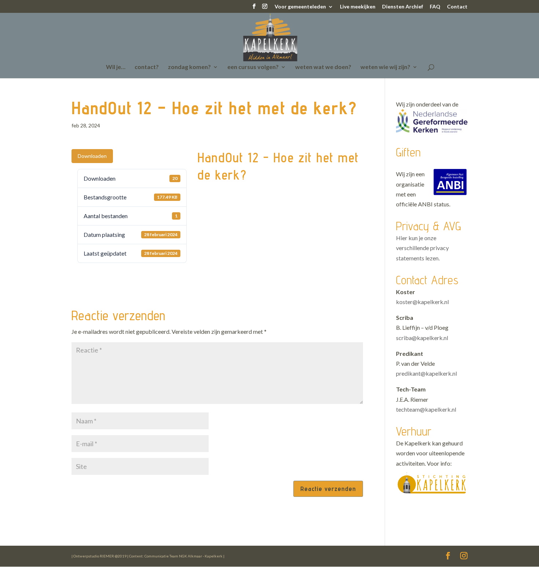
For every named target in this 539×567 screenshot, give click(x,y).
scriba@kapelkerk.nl (422, 337)
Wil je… (115, 67)
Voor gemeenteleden (300, 7)
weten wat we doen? (323, 67)
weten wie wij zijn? (385, 67)
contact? (147, 67)
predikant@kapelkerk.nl (426, 373)
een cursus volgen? (253, 67)
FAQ (435, 7)
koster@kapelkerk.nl (422, 301)
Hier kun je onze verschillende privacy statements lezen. (422, 247)
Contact (457, 7)
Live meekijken (357, 7)
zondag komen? (189, 67)
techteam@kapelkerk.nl (426, 409)
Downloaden (92, 156)
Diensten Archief (402, 7)
